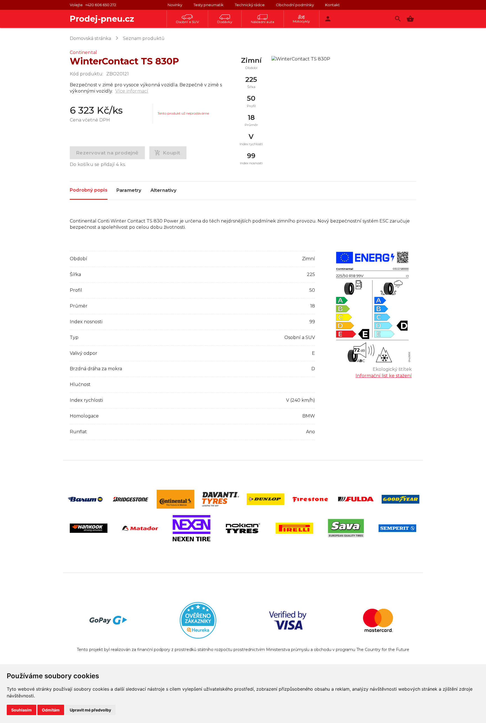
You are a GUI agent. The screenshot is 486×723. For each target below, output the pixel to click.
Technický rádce (250, 5)
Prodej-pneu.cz (102, 19)
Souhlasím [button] (21, 710)
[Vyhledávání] (398, 19)
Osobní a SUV (187, 22)
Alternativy (163, 190)
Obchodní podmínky (295, 5)
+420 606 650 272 (100, 5)
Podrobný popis (88, 190)
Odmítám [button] (51, 710)
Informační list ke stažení (384, 375)
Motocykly (301, 21)
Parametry (128, 190)
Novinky (175, 5)
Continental (83, 52)
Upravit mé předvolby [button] (90, 710)
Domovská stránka (90, 38)
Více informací (131, 91)
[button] (410, 19)
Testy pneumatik (209, 5)
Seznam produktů (144, 38)
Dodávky (224, 22)
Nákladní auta (262, 22)
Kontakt (332, 5)
